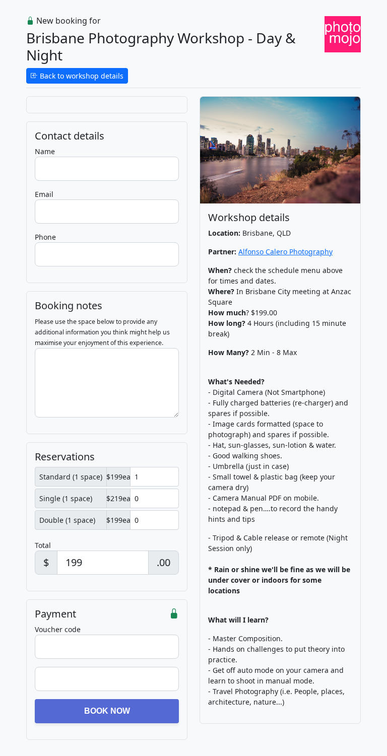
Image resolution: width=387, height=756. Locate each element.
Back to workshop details (80, 76)
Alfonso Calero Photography (285, 251)
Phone (45, 237)
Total (43, 545)
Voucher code (58, 629)
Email (44, 194)
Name (45, 151)
